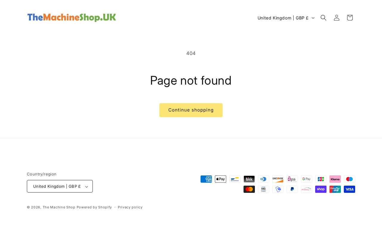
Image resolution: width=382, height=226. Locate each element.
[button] (323, 17)
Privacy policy (130, 207)
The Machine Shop (59, 207)
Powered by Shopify (94, 207)
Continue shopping (191, 110)
